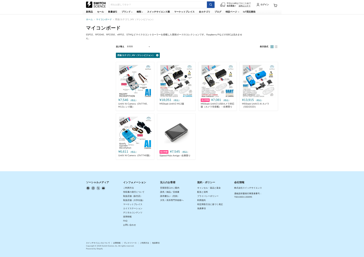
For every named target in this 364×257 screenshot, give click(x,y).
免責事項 (201, 208)
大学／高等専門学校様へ (172, 200)
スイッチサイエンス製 (158, 11)
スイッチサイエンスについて (98, 243)
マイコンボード (104, 19)
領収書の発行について (133, 192)
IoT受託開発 (249, 11)
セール (100, 11)
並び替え (120, 46)
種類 (139, 11)
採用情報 (127, 216)
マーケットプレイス (184, 11)
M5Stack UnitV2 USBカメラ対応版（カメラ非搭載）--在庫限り (217, 105)
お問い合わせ (129, 224)
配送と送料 (202, 192)
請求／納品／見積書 (169, 192)
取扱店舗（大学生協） (133, 200)
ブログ (218, 11)
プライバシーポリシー (208, 196)
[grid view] (272, 47)
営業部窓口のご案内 (169, 187)
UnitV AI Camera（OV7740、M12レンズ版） (133, 105)
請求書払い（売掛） (169, 196)
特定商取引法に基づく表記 (210, 204)
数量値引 (112, 11)
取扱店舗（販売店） (132, 196)
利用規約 (201, 200)
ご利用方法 (128, 187)
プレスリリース (130, 243)
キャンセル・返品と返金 (209, 187)
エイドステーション (132, 208)
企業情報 (117, 243)
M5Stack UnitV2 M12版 (172, 103)
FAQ (125, 220)
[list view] (276, 47)
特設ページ (232, 11)
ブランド (126, 11)
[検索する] (211, 4)
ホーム (89, 19)
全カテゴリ (204, 11)
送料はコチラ (245, 6)
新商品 (89, 11)
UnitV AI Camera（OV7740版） (134, 155)
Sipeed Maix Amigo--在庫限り (175, 155)
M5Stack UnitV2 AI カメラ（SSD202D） (255, 105)
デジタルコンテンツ (132, 212)
